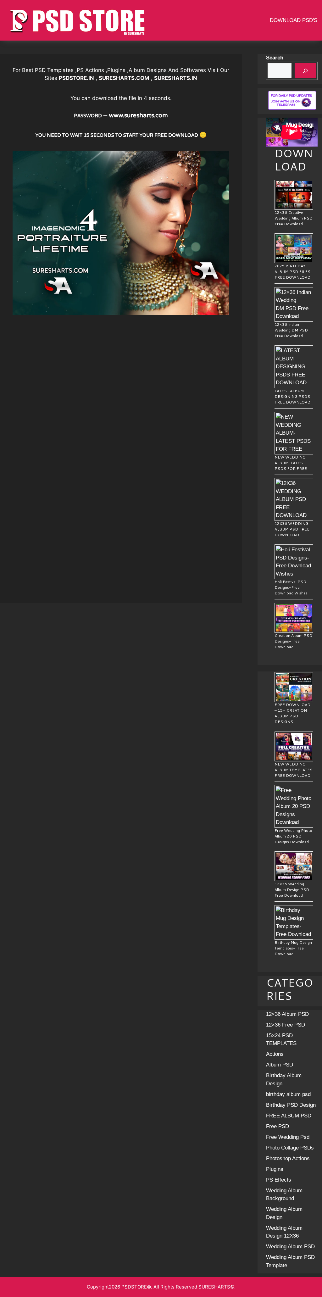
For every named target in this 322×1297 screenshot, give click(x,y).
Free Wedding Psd (287, 1137)
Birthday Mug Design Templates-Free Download (293, 948)
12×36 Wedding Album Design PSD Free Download (292, 889)
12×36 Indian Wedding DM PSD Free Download (291, 330)
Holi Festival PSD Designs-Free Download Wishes (291, 587)
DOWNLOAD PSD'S (293, 20)
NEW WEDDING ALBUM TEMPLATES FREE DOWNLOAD (294, 769)
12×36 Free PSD (285, 1025)
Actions (275, 1054)
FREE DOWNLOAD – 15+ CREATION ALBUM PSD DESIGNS (292, 713)
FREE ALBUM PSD (288, 1116)
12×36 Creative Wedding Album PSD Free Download (294, 218)
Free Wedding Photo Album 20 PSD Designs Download (293, 836)
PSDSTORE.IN (76, 78)
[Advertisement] (121, 359)
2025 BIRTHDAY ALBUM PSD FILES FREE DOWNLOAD (292, 271)
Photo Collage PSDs (290, 1148)
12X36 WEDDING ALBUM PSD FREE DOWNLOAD (292, 529)
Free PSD (277, 1126)
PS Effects (278, 1180)
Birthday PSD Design (291, 1105)
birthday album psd (288, 1094)
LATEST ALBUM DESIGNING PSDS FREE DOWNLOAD (292, 396)
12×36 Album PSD (287, 1014)
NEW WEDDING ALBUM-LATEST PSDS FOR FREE (291, 462)
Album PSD (279, 1065)
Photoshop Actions (288, 1158)
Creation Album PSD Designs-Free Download (293, 641)
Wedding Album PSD (290, 1247)
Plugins (274, 1169)
